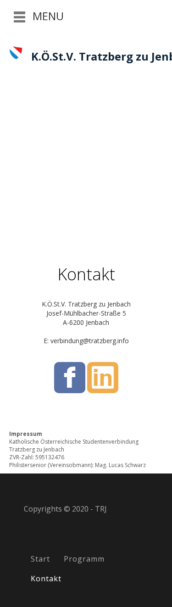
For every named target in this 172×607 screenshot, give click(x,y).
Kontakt (46, 579)
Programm (84, 559)
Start (40, 559)
